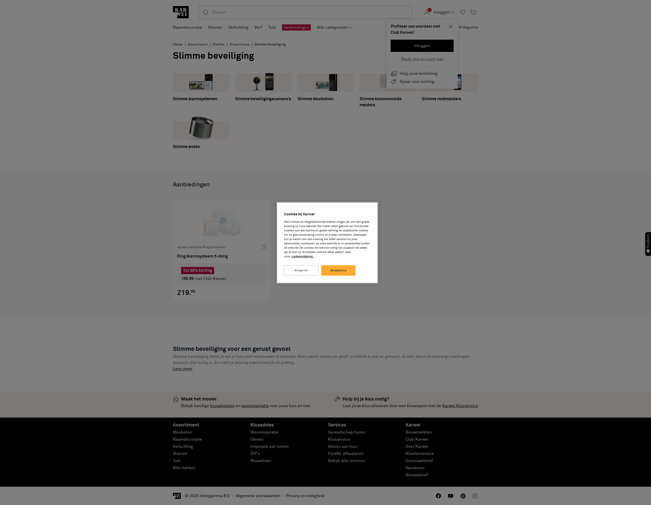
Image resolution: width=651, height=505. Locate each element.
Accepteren (338, 270)
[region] (327, 243)
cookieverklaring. (302, 256)
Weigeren (301, 270)
